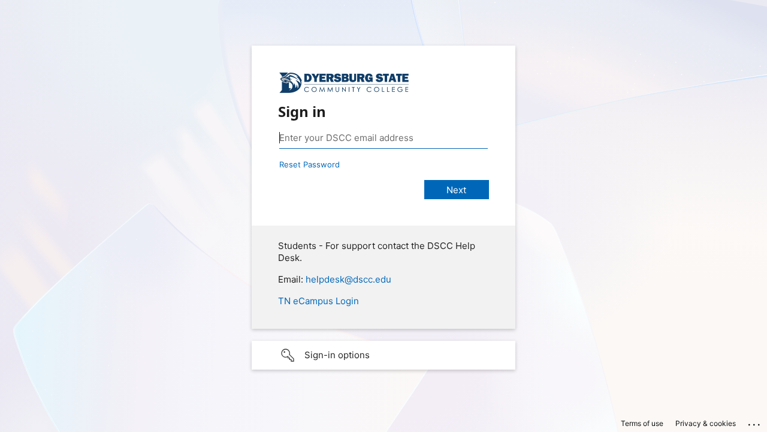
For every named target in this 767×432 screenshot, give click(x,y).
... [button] (755, 422)
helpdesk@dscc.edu (348, 279)
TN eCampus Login (318, 301)
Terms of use (642, 423)
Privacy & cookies (705, 423)
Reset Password (309, 164)
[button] (383, 355)
